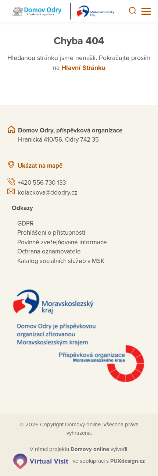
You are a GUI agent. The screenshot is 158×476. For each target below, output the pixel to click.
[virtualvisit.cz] (40, 461)
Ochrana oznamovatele (49, 251)
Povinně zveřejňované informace (62, 242)
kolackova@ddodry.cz (47, 192)
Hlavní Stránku (83, 68)
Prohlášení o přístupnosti (51, 233)
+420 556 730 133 (42, 183)
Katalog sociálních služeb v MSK (60, 261)
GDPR (25, 223)
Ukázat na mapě (40, 166)
